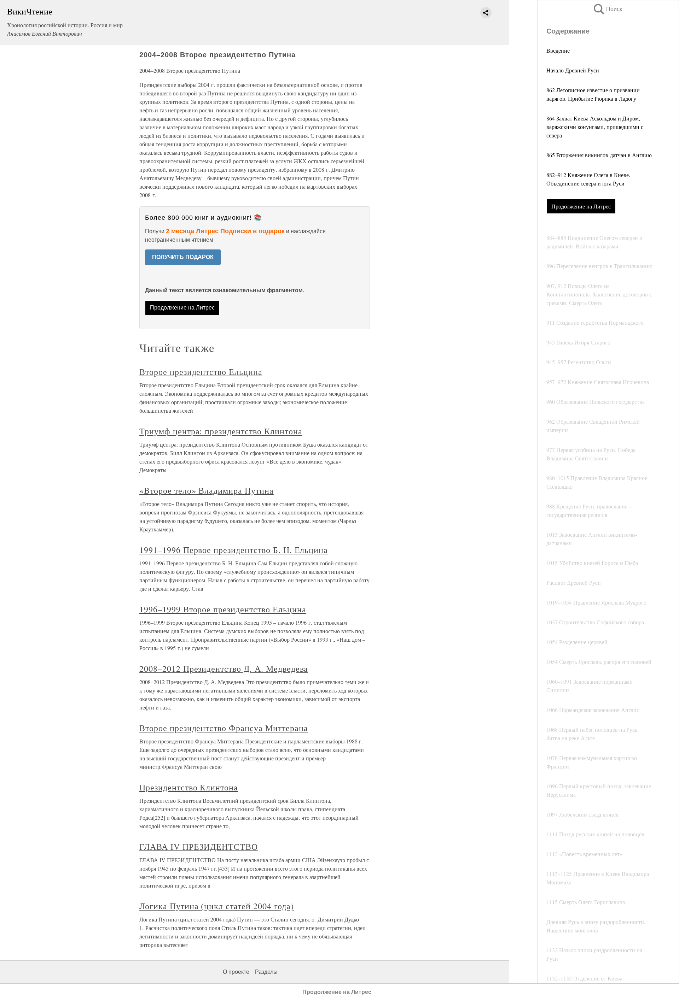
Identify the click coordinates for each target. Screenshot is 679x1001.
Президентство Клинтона (188, 787)
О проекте (236, 972)
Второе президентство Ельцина (200, 371)
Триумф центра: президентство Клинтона (220, 431)
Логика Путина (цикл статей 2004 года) (216, 906)
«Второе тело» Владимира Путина (206, 490)
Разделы (266, 972)
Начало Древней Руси (572, 70)
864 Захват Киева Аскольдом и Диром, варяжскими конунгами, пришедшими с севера (594, 126)
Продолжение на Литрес (581, 206)
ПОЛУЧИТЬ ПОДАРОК (183, 257)
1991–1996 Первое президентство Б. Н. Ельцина (233, 549)
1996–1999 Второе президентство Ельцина (222, 609)
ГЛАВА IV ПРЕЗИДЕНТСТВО (198, 846)
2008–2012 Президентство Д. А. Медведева (223, 668)
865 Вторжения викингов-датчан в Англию (599, 155)
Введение (558, 50)
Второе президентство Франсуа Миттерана (223, 728)
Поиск (607, 9)
